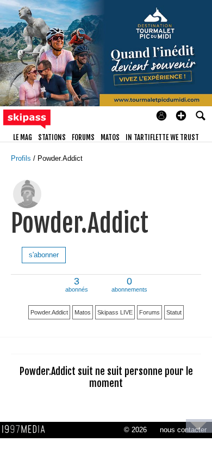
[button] (181, 116)
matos (110, 137)
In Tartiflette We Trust (162, 137)
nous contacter (183, 430)
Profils (22, 158)
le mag (22, 137)
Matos (82, 312)
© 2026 (135, 430)
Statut (174, 312)
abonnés (76, 285)
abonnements (129, 285)
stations (52, 137)
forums (83, 137)
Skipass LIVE (115, 312)
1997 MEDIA (26, 429)
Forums (149, 312)
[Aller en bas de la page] (199, 426)
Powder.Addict (60, 158)
